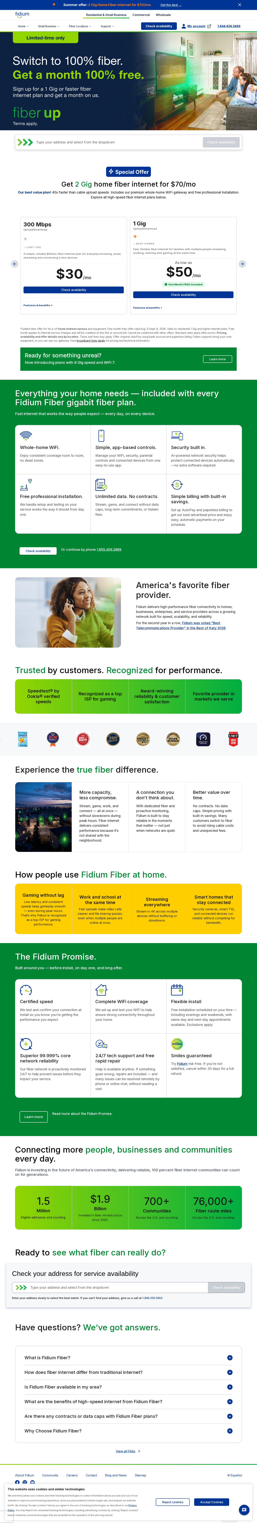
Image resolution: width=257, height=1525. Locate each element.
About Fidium (24, 1475)
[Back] (14, 264)
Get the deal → (171, 5)
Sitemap (140, 1475)
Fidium (182, 1064)
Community (50, 1475)
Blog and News (116, 1475)
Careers (72, 1475)
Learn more (217, 359)
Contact (91, 1475)
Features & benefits (37, 305)
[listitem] (17, 1482)
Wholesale (163, 15)
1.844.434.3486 (228, 26)
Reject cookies (172, 1502)
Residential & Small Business (106, 15)
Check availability (159, 26)
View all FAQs (125, 1451)
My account (196, 26)
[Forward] (242, 264)
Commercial (141, 15)
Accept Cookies (211, 1502)
